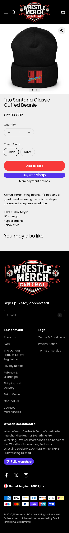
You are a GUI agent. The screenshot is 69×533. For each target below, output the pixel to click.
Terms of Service (49, 351)
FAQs (7, 344)
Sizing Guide (12, 394)
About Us (10, 337)
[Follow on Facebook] (6, 475)
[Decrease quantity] (9, 132)
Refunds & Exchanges (11, 375)
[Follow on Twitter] (16, 475)
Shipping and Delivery (12, 385)
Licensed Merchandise (12, 410)
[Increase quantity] (29, 132)
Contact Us (11, 401)
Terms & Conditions (51, 337)
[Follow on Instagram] (26, 475)
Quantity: (10, 125)
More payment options (34, 181)
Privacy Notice (13, 366)
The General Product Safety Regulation (14, 355)
